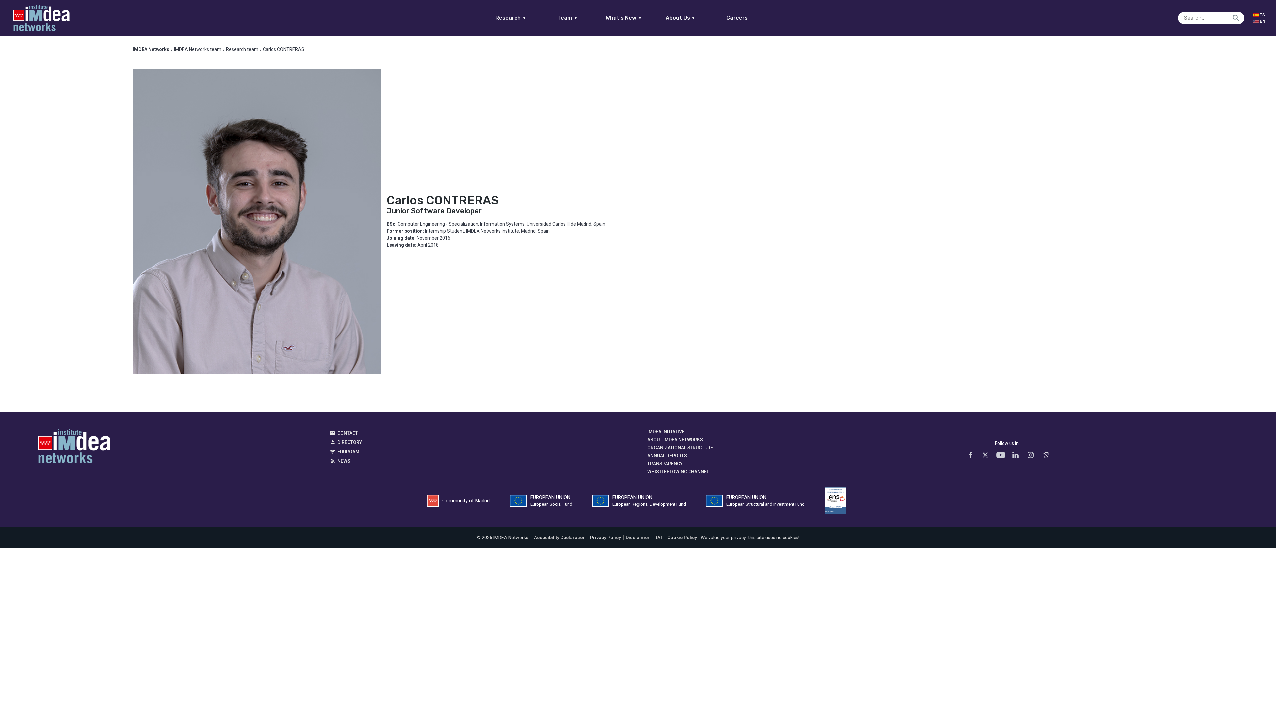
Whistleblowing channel (678, 471)
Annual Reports (667, 455)
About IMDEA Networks (675, 439)
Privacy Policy (605, 537)
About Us (680, 18)
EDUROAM (348, 451)
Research (510, 18)
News (343, 461)
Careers (737, 18)
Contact (347, 433)
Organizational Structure (680, 447)
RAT (658, 537)
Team (567, 18)
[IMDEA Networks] (41, 18)
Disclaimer (638, 537)
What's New (624, 18)
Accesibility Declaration (559, 537)
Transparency (665, 463)
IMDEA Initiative (666, 431)
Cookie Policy (682, 537)
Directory (349, 442)
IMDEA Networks (74, 448)
